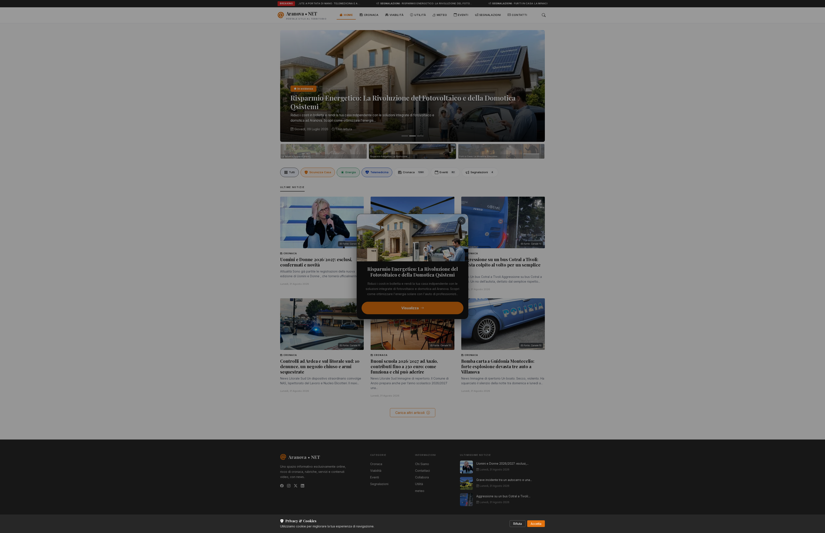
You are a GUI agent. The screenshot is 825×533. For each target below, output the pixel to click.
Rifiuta (517, 523)
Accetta (536, 523)
